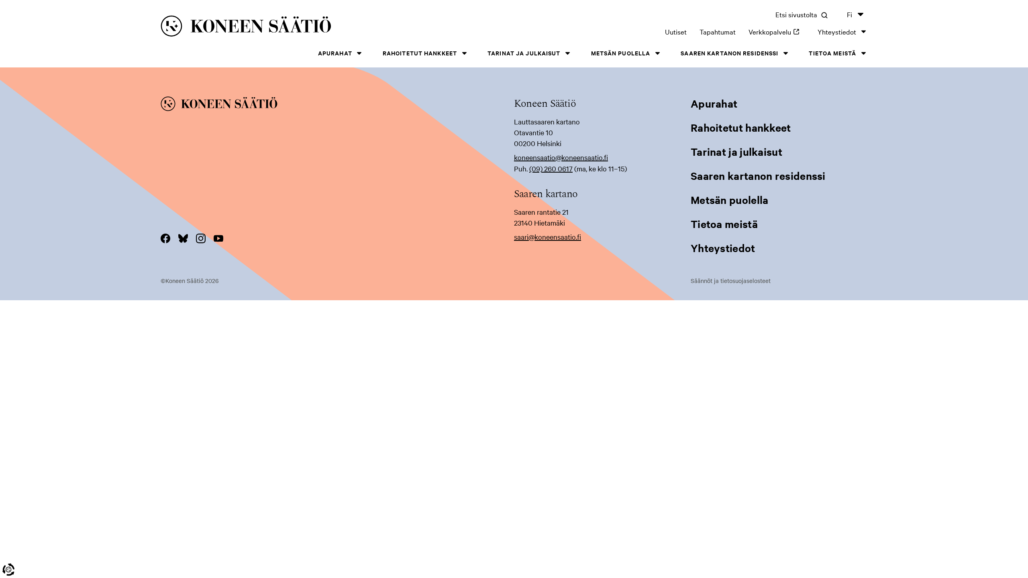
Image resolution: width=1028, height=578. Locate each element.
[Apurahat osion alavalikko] (359, 53)
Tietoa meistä (832, 53)
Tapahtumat (718, 31)
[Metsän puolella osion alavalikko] (657, 53)
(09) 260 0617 (551, 168)
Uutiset (676, 31)
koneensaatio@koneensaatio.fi (561, 157)
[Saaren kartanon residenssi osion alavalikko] (785, 53)
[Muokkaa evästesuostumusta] (8, 569)
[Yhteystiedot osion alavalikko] (863, 31)
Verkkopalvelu (777, 31)
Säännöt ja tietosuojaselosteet (731, 281)
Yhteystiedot (837, 31)
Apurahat (335, 53)
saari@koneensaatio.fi (547, 236)
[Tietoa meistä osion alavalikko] (863, 53)
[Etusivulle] (314, 27)
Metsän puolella (621, 53)
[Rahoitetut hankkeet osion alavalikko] (464, 53)
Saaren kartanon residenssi (729, 53)
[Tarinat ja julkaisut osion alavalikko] (568, 53)
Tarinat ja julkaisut (523, 53)
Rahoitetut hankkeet (420, 53)
